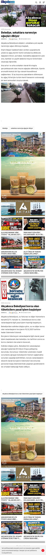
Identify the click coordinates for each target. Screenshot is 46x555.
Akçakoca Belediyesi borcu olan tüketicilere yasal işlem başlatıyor (22, 394)
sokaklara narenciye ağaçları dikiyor (22, 128)
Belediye (5, 128)
